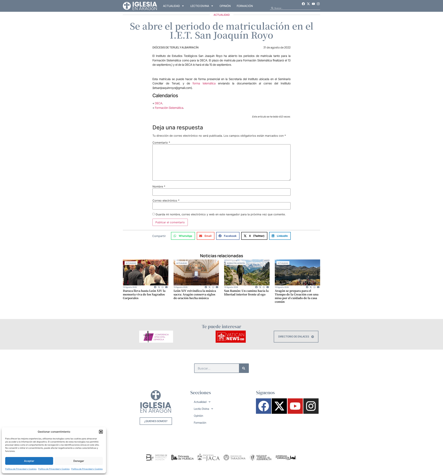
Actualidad (171, 6)
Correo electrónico (165, 200)
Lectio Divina (199, 6)
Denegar (78, 461)
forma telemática (204, 83)
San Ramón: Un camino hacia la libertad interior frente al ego (246, 292)
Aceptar (29, 461)
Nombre (158, 186)
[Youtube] (313, 4)
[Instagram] (318, 4)
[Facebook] (303, 4)
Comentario (161, 142)
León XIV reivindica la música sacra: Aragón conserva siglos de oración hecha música (195, 294)
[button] (101, 431)
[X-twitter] (308, 4)
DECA (158, 103)
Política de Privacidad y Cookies (21, 469)
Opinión (225, 6)
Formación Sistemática (169, 107)
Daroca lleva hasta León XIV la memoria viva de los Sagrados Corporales (144, 294)
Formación (245, 6)
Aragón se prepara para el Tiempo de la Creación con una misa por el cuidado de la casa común (296, 296)
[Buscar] (243, 368)
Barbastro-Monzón (236, 263)
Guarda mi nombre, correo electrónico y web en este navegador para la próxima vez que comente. (221, 214)
